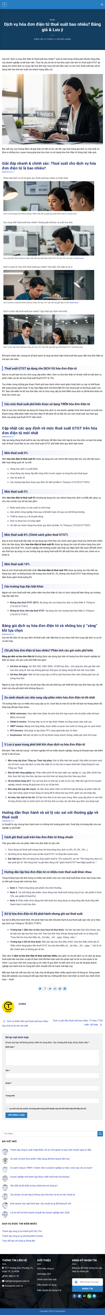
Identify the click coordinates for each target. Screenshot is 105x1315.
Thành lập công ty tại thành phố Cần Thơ (22, 1231)
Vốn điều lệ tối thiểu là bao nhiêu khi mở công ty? (34, 1185)
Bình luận (10, 1047)
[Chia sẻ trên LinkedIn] (65, 989)
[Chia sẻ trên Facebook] (45, 989)
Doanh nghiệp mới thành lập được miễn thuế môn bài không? (40, 1177)
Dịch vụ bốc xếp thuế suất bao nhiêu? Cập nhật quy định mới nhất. (35, 311)
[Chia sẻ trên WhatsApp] (40, 989)
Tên (7, 1070)
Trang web (10, 1096)
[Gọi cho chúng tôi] (89, 1296)
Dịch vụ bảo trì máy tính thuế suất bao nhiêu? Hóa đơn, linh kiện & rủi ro (37, 267)
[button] (4, 4)
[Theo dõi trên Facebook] (74, 1296)
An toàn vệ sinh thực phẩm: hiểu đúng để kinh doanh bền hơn (40, 1159)
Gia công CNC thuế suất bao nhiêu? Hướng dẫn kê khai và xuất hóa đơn (38, 222)
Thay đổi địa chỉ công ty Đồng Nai (18, 1240)
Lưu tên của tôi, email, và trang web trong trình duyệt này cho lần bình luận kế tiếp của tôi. (48, 1108)
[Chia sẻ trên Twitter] (50, 989)
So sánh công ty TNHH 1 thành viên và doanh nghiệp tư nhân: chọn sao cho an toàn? (51, 1168)
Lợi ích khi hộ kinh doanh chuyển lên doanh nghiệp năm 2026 (40, 1212)
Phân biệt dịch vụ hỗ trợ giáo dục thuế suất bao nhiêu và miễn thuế (35, 178)
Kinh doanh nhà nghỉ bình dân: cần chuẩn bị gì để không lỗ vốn (40, 1203)
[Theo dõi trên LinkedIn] (94, 1296)
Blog (52, 20)
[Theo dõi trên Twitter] (79, 1296)
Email (8, 1083)
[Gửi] (100, 1133)
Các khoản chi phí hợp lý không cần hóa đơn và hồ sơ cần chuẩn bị (42, 1194)
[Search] (102, 4)
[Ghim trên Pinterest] (60, 989)
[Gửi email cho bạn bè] (55, 989)
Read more (72, 214)
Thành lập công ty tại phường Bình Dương (22, 1236)
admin (68, 39)
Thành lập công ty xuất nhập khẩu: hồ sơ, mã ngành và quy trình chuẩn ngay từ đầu (50, 1150)
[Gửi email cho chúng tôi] (84, 1296)
